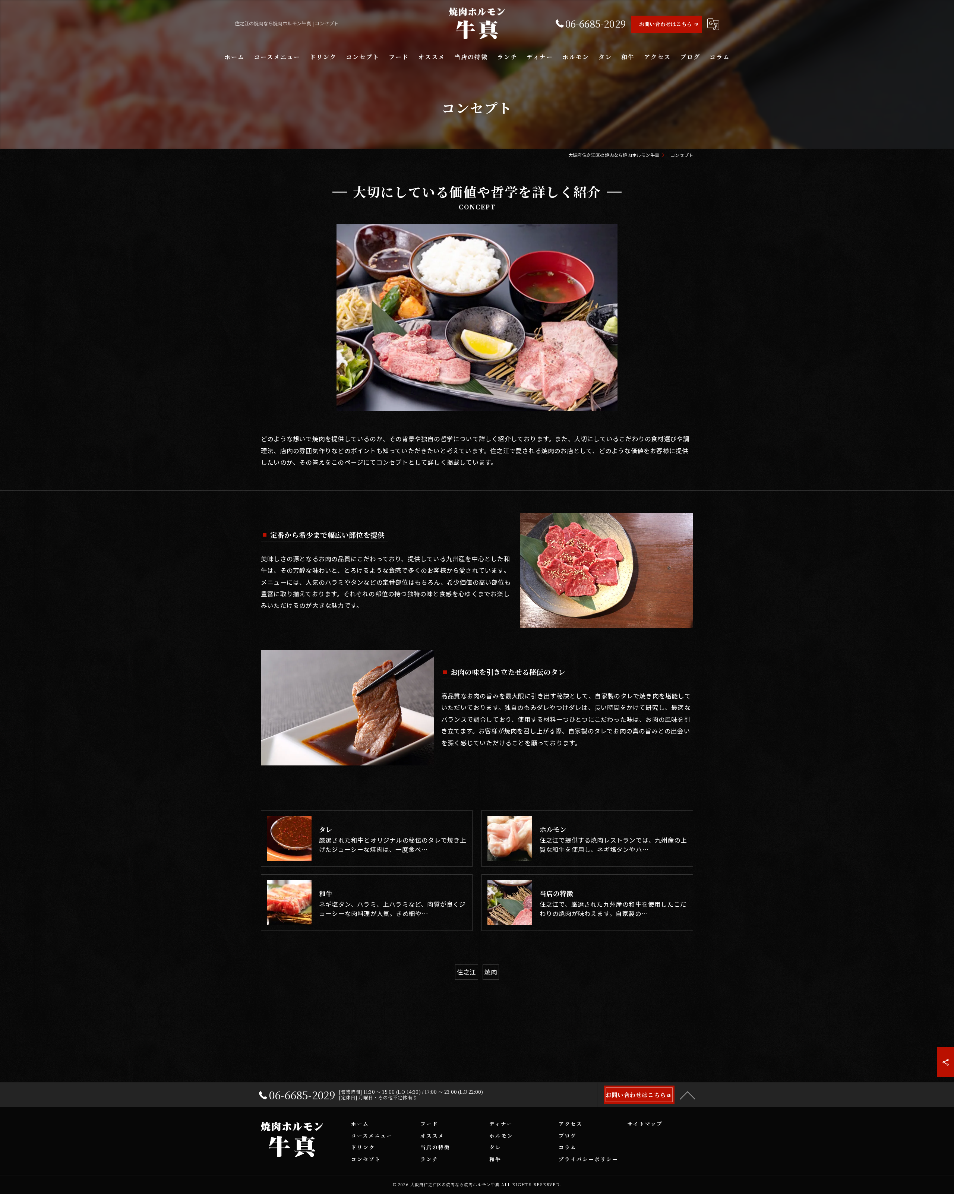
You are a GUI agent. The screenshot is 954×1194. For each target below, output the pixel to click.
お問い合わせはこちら (665, 24)
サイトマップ (645, 1123)
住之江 (466, 971)
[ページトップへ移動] (687, 1094)
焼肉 (490, 971)
